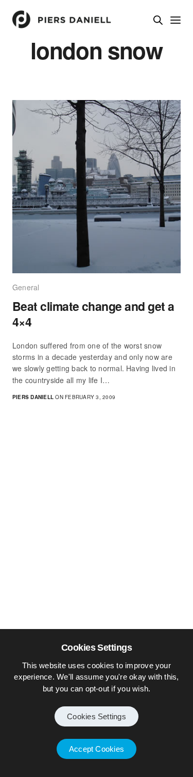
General (26, 287)
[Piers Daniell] (62, 19)
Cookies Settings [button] (96, 716)
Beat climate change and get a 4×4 (93, 314)
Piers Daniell (33, 397)
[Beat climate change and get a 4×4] (96, 186)
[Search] (158, 20)
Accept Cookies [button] (96, 749)
